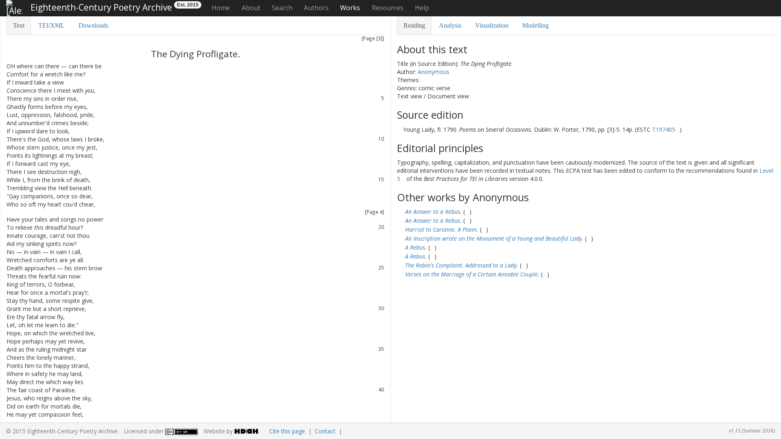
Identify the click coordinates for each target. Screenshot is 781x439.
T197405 (663, 129)
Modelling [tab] (535, 25)
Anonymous (433, 72)
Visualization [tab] (491, 25)
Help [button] (422, 7)
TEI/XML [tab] (51, 25)
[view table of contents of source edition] (399, 129)
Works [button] (350, 7)
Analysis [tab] (450, 25)
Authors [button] (316, 7)
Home (221, 7)
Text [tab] (18, 25)
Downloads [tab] (93, 25)
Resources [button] (388, 7)
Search (282, 7)
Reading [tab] (414, 25)
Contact (325, 431)
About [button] (251, 7)
